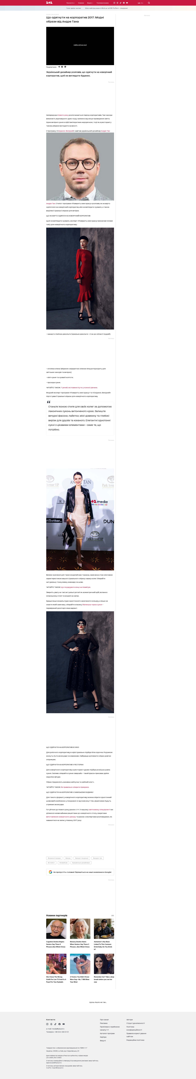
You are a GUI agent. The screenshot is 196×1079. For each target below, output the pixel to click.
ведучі (103, 1040)
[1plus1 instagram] (47, 1024)
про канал (104, 1019)
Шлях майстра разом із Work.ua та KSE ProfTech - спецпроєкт (106, 8)
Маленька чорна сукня (92, 604)
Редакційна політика (135, 1040)
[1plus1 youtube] (64, 1024)
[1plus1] (49, 3)
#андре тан (97, 858)
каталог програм (107, 1033)
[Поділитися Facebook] (62, 67)
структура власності (135, 1023)
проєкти (70, 3)
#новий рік (63, 862)
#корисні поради (54, 858)
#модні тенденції (81, 858)
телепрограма (102, 3)
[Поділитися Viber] (65, 67)
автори (129, 1019)
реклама (103, 1023)
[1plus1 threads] (51, 1024)
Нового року (63, 115)
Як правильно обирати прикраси (75, 787)
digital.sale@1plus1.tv (54, 1062)
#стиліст (51, 862)
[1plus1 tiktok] (55, 1024)
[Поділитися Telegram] (59, 67)
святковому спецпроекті (99, 809)
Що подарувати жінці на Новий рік (75, 587)
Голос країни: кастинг (73, 8)
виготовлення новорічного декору (61, 817)
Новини (81, 3)
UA (139, 3)
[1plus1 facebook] (59, 1024)
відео (89, 3)
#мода (67, 858)
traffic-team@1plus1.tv (54, 1068)
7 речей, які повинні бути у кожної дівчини (79, 387)
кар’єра (103, 1037)
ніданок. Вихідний (66, 131)
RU (142, 3)
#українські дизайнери (81, 862)
